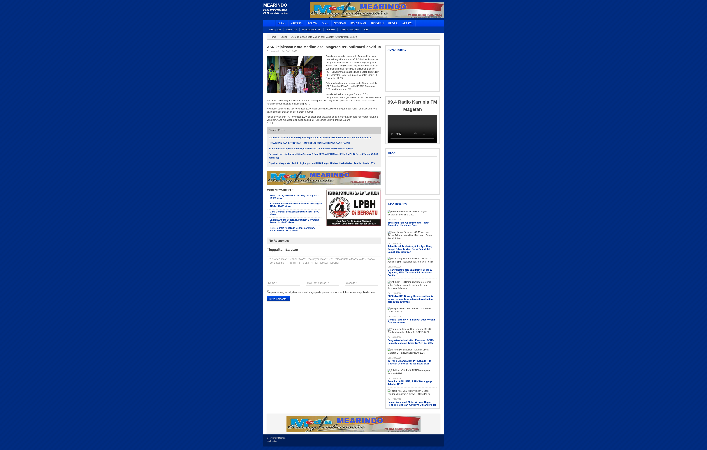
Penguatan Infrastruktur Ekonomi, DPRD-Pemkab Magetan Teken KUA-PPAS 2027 (411, 341)
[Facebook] (433, 440)
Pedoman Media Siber (349, 30)
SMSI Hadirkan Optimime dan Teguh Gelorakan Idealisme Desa (408, 224)
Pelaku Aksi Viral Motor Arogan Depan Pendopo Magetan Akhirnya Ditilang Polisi (412, 403)
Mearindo (275, 5)
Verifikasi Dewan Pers (311, 30)
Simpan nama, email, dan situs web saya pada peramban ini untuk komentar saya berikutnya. (321, 292)
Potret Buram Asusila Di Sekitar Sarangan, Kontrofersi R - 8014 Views (292, 229)
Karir (366, 30)
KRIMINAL (297, 23)
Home (273, 37)
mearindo (275, 51)
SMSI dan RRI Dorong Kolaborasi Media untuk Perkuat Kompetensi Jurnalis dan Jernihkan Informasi (410, 299)
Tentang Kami (275, 30)
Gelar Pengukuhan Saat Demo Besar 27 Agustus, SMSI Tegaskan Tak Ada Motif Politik (410, 272)
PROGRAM (377, 23)
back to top (272, 441)
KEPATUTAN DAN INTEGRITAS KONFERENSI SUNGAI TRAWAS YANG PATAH (309, 143)
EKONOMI (340, 23)
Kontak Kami (291, 30)
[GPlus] (438, 440)
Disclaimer (330, 30)
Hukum (282, 23)
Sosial (325, 23)
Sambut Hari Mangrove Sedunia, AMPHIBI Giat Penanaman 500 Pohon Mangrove (311, 148)
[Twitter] (428, 440)
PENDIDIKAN (358, 23)
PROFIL (393, 23)
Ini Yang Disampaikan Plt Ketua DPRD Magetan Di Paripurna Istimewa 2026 (409, 362)
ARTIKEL (407, 23)
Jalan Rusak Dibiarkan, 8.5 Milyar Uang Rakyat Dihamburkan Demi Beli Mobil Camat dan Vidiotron (320, 137)
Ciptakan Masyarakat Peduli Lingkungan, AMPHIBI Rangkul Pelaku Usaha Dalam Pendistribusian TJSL (322, 163)
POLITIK (312, 23)
